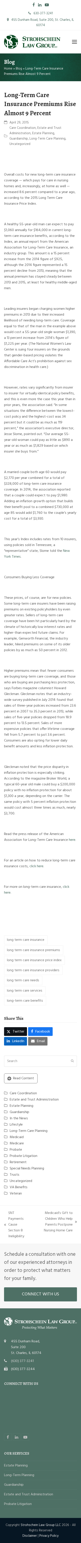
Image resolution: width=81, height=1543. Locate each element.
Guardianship (18, 138)
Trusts (14, 1175)
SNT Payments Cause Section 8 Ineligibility (14, 1224)
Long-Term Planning (19, 1475)
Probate (16, 1150)
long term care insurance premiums (33, 950)
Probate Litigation (23, 1156)
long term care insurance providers (33, 970)
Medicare (17, 1143)
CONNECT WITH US (40, 1294)
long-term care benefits (25, 1001)
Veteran (16, 1194)
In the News (19, 1118)
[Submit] (72, 1061)
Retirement (18, 1162)
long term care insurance (25, 940)
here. (72, 840)
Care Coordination (22, 128)
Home (8, 68)
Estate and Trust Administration (34, 1100)
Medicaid (17, 1137)
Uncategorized (19, 144)
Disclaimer (29, 1536)
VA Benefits (18, 1187)
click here (36, 866)
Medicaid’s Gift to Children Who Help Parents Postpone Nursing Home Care (53, 1221)
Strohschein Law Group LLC (41, 1525)
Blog (19, 68)
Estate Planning (43, 133)
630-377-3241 (43, 13)
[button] (74, 42)
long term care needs (23, 980)
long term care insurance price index (34, 960)
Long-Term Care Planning (47, 138)
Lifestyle (16, 1125)
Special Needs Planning (27, 1168)
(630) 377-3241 (22, 1361)
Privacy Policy (48, 1536)
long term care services (24, 991)
